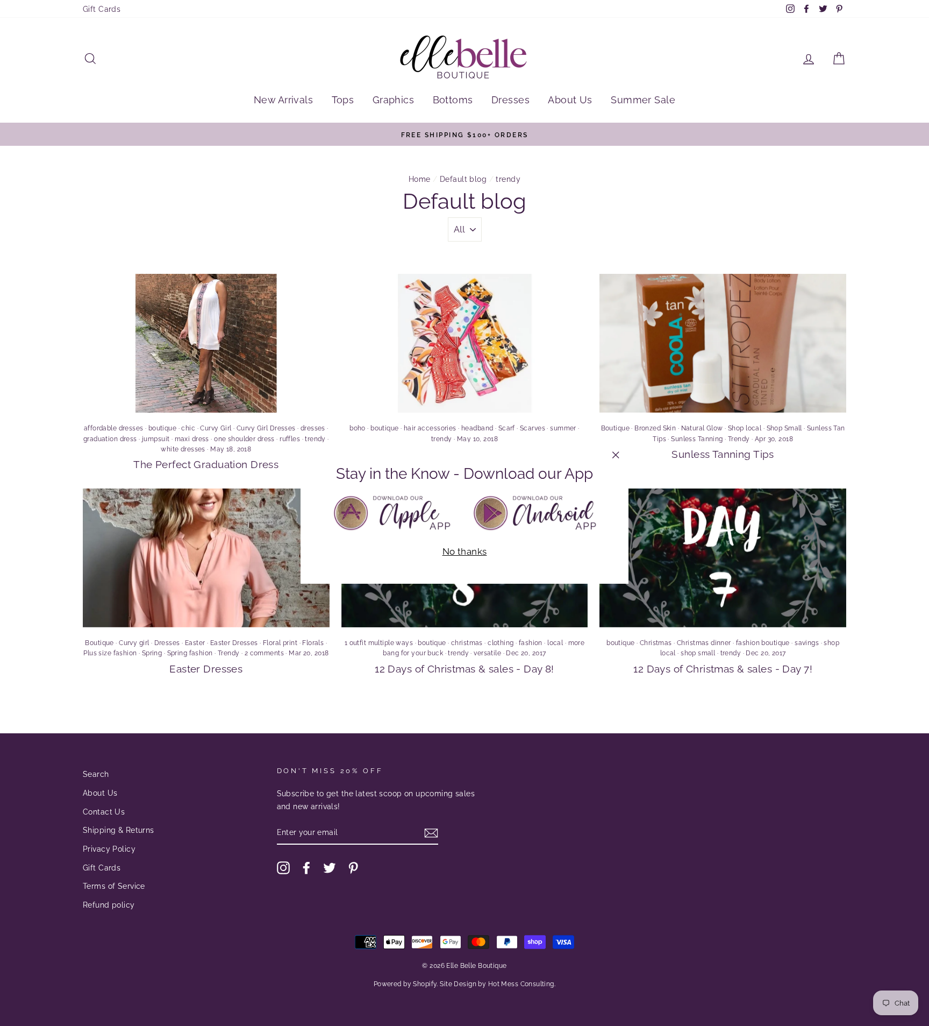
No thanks (464, 551)
